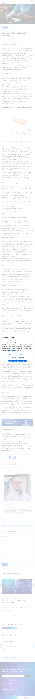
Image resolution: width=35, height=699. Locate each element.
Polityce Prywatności (16, 350)
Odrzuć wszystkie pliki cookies (17, 354)
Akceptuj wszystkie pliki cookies (17, 361)
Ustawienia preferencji (17, 357)
